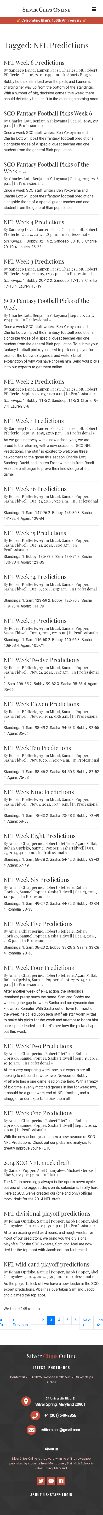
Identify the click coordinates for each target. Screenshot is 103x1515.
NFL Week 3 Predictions (34, 261)
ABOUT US (39, 1494)
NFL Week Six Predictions (36, 879)
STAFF (55, 1494)
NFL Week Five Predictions (38, 923)
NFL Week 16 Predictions (35, 488)
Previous (20, 1325)
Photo (54, 1367)
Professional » (31, 125)
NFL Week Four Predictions (39, 967)
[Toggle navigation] (94, 9)
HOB (66, 1367)
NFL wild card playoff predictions (46, 1264)
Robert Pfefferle (23, 496)
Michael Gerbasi (80, 1170)
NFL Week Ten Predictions (37, 748)
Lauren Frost (48, 70)
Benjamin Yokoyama (50, 120)
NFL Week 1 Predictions (34, 420)
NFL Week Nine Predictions (39, 792)
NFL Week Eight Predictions (39, 835)
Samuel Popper (75, 496)
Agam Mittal (49, 496)
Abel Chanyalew (51, 1170)
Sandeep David (22, 70)
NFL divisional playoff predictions (47, 1213)
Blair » (52, 1174)
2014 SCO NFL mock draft (37, 1162)
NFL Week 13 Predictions (35, 620)
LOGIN (67, 1494)
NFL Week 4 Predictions (34, 222)
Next (87, 1320)
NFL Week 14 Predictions (35, 576)
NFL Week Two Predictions (38, 1046)
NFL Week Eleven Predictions (41, 704)
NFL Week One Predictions (38, 1113)
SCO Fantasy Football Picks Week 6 (48, 113)
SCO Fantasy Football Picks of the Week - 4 (46, 167)
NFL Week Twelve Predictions (41, 660)
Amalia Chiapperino (26, 843)
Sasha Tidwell (16, 500)
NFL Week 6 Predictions (34, 62)
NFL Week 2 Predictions (34, 381)
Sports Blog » (79, 74)
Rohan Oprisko (17, 847)
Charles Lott (72, 70)
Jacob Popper (77, 1221)
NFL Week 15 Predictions (35, 533)
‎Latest (39, 1367)
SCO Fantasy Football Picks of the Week (46, 304)
